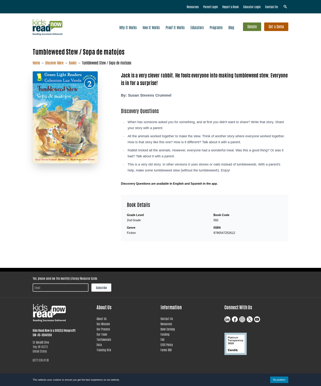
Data (99, 344)
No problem (279, 379)
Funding (164, 334)
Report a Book (230, 7)
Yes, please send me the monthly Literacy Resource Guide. (65, 278)
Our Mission (103, 324)
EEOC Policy (166, 344)
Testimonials (104, 339)
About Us (102, 318)
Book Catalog (167, 329)
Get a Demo (276, 26)
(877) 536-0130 (41, 360)
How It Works (151, 27)
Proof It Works (175, 27)
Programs (216, 27)
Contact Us (271, 7)
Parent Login (210, 7)
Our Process (103, 329)
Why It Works (128, 27)
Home (36, 62)
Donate (252, 26)
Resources (193, 7)
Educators (197, 27)
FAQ (162, 339)
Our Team (102, 334)
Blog (231, 27)
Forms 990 (166, 350)
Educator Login (252, 7)
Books (73, 62)
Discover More (54, 62)
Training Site (104, 350)
